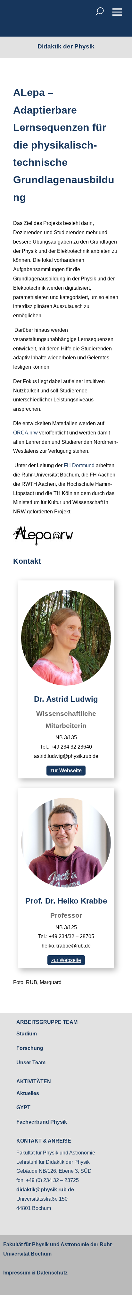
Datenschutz (52, 1272)
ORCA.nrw (25, 432)
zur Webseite (66, 770)
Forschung (29, 1048)
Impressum (16, 1272)
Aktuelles (27, 1093)
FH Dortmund (79, 465)
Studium (26, 1033)
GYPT (23, 1107)
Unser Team (30, 1062)
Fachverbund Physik (41, 1122)
